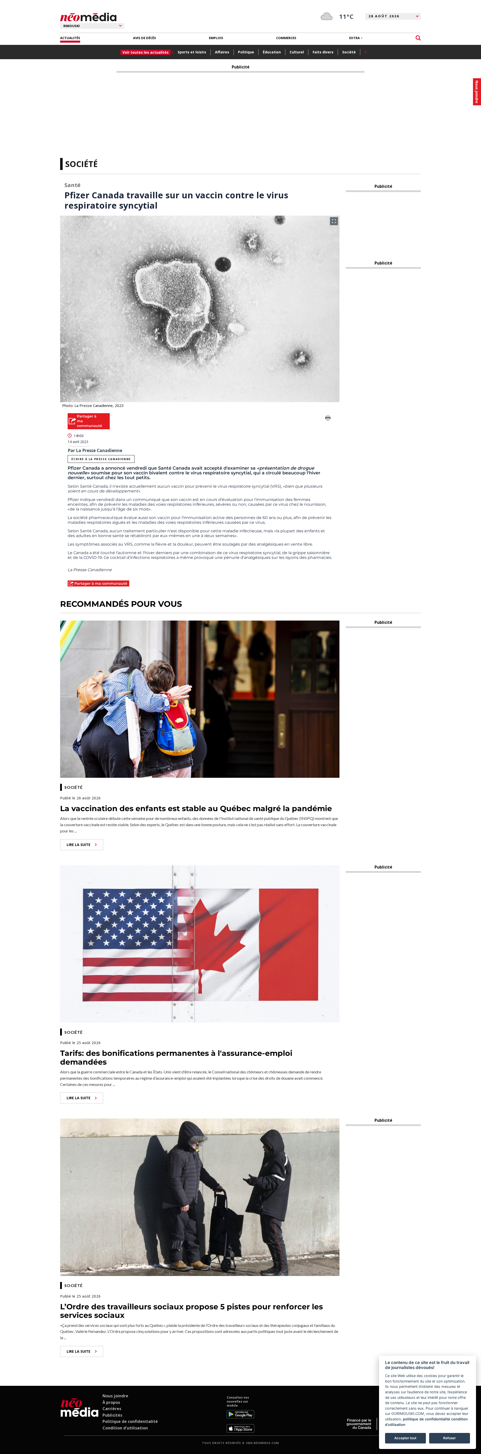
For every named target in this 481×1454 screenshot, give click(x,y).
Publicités (112, 1415)
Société (349, 52)
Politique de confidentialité (130, 1421)
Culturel (297, 52)
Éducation (272, 52)
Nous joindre (115, 1396)
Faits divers (323, 52)
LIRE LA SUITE (78, 844)
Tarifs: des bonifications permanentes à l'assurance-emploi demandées (176, 1058)
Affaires (222, 52)
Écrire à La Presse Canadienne (101, 459)
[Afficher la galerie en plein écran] (333, 221)
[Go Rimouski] (79, 1414)
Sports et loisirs (192, 52)
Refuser (449, 1438)
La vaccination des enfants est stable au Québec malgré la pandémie (196, 808)
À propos (111, 1402)
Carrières (111, 1408)
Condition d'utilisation (125, 1428)
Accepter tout (405, 1438)
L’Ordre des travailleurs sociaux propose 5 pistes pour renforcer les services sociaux (191, 1311)
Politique (246, 52)
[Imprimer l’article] (328, 418)
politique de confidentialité (426, 1419)
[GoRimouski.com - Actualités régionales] (88, 17)
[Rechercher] (418, 38)
